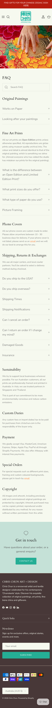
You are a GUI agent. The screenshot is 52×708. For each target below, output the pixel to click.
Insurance (8, 355)
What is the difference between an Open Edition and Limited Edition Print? (22, 174)
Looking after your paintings (20, 119)
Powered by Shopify (26, 698)
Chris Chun (13, 698)
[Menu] (3, 17)
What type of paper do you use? (22, 200)
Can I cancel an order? (16, 320)
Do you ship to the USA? (17, 278)
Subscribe (26, 655)
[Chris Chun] (26, 17)
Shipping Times (12, 299)
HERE (26, 5)
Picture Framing (12, 210)
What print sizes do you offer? (21, 189)
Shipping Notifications (16, 309)
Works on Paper (12, 109)
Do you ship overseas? (16, 289)
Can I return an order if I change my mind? (22, 332)
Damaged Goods (12, 345)
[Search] (9, 17)
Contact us (26, 561)
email (33, 241)
